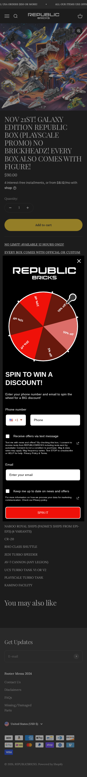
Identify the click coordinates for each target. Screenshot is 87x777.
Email (9, 464)
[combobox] (15, 420)
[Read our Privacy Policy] (78, 443)
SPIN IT (42, 512)
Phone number (15, 409)
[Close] (79, 261)
